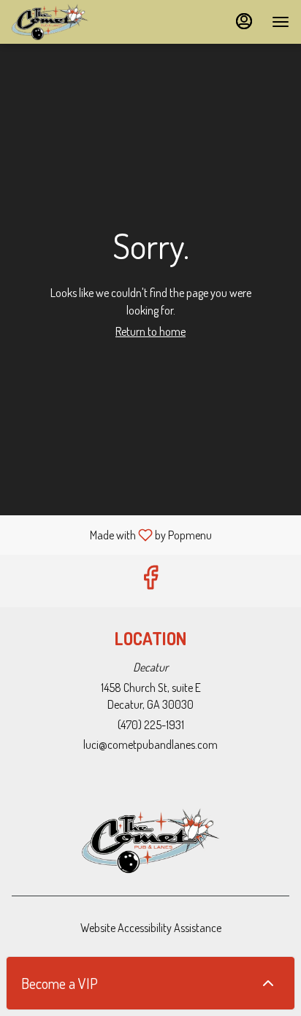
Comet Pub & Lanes (150, 841)
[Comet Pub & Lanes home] (77, 22)
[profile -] (244, 21)
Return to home (150, 331)
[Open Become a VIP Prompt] (268, 983)
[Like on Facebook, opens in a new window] (150, 580)
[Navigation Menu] (280, 21)
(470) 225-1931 (151, 724)
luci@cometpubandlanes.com (150, 744)
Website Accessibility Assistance (150, 927)
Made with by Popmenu (111, 534)
